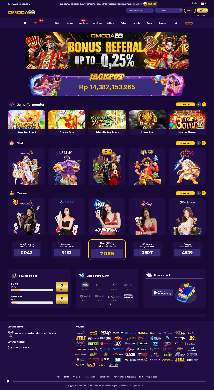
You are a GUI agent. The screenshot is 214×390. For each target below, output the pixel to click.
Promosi (162, 23)
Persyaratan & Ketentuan (125, 376)
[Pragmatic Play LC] (26, 216)
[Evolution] (187, 216)
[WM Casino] (66, 216)
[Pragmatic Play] (26, 166)
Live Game (83, 23)
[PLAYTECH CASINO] (107, 216)
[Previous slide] (199, 104)
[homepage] (25, 23)
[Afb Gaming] (147, 166)
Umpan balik (151, 376)
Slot (57, 23)
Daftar (202, 10)
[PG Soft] (66, 166)
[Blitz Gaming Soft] (107, 166)
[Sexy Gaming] (147, 216)
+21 (58, 376)
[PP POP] (187, 166)
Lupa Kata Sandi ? (199, 15)
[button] (185, 50)
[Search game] (175, 23)
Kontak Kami (104, 376)
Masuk (190, 10)
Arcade (136, 23)
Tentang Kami (89, 376)
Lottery (110, 23)
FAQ (141, 376)
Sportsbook (97, 23)
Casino (70, 23)
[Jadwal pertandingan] (150, 4)
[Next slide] (204, 104)
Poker (123, 23)
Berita (149, 23)
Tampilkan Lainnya (185, 104)
